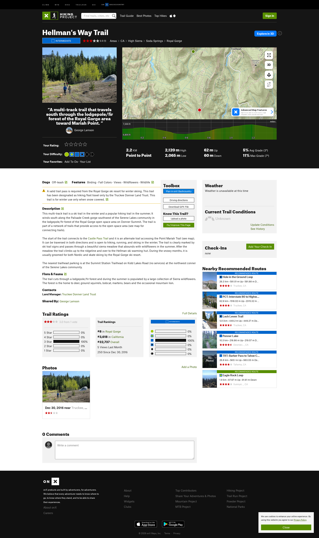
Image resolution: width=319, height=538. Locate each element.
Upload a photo (178, 218)
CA (122, 40)
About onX (50, 507)
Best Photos (144, 15)
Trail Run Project (237, 496)
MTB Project (183, 506)
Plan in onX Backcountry (178, 191)
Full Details (189, 313)
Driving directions (179, 200)
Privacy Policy (300, 520)
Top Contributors (185, 490)
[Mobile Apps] (173, 15)
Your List (85, 161)
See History (258, 228)
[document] (286, 522)
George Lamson (84, 130)
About (127, 490)
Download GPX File (179, 206)
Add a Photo (189, 367)
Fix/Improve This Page (179, 225)
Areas (113, 40)
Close (286, 527)
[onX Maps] (51, 484)
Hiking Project (235, 490)
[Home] (61, 16)
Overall (114, 342)
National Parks (236, 506)
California (118, 336)
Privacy (176, 533)
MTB (57, 4)
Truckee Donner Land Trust (79, 294)
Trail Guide (127, 15)
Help (127, 496)
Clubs (127, 506)
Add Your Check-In (260, 246)
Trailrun (81, 4)
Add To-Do (71, 161)
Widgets (129, 501)
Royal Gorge (174, 40)
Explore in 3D (265, 33)
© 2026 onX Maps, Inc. (150, 533)
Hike (67, 4)
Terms (167, 533)
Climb (45, 4)
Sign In (269, 15)
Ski (94, 4)
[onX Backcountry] (113, 5)
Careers (48, 513)
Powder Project (236, 501)
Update (262, 224)
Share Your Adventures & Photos (195, 496)
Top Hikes (160, 15)
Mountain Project (186, 501)
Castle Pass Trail (98, 238)
